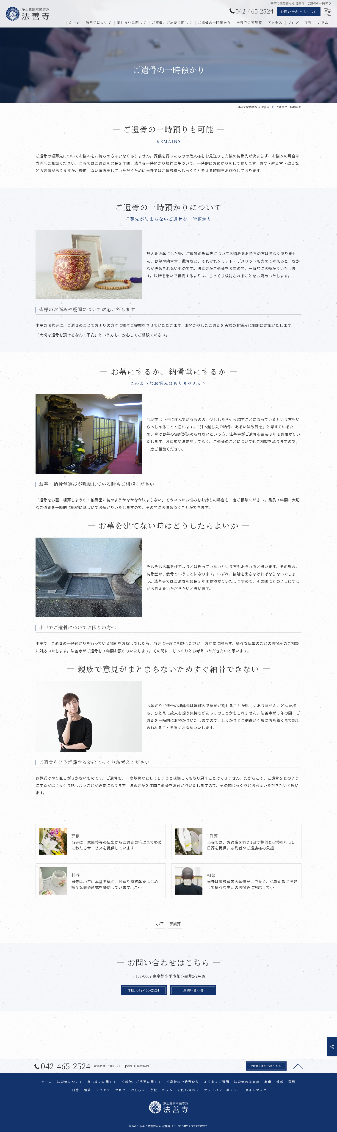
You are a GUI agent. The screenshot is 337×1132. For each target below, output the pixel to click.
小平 (160, 923)
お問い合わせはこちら (298, 11)
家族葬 (175, 923)
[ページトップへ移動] (298, 1066)
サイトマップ (256, 1090)
